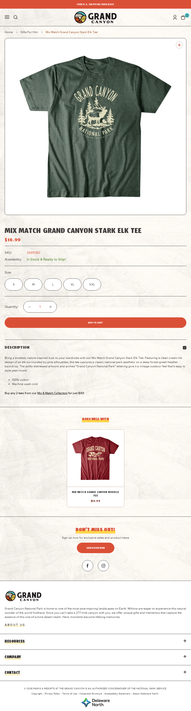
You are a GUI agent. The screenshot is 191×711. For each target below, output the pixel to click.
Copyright (36, 693)
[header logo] (95, 17)
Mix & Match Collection (52, 393)
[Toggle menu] (7, 16)
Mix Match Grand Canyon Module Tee (95, 494)
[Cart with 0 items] (183, 17)
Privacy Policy (52, 693)
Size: (8, 272)
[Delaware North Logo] (95, 702)
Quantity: (12, 307)
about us (15, 625)
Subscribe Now (95, 548)
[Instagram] (103, 565)
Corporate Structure (90, 693)
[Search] (16, 17)
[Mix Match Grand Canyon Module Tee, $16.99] (95, 458)
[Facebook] (87, 565)
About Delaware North (145, 693)
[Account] (175, 17)
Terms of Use (69, 693)
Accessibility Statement (117, 693)
